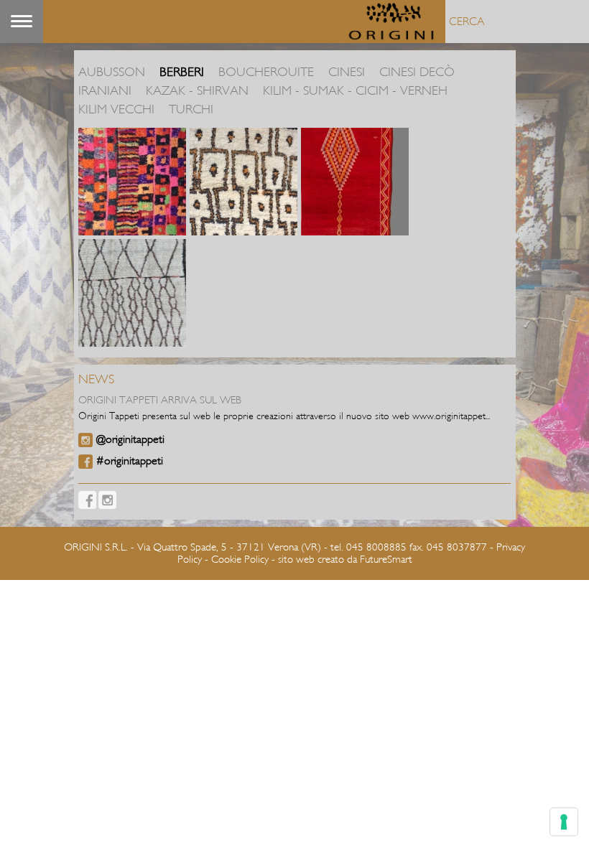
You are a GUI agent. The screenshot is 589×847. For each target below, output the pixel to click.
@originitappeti (130, 439)
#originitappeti (129, 460)
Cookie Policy (240, 559)
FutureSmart (386, 559)
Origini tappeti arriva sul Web (159, 400)
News (96, 379)
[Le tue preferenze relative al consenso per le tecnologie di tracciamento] (564, 822)
